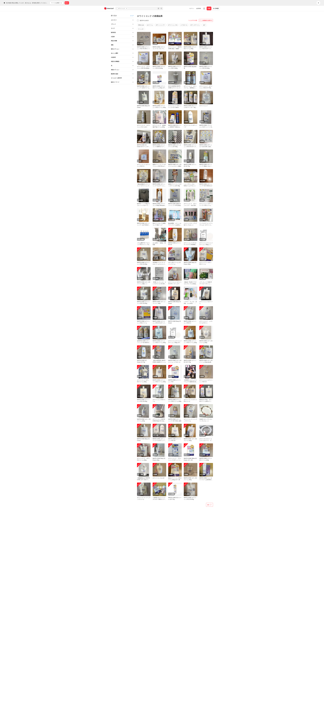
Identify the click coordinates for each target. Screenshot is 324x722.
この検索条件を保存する (206, 20)
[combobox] (139, 8)
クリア (132, 15)
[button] (127, 8)
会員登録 (198, 8)
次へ (208, 505)
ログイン (191, 8)
